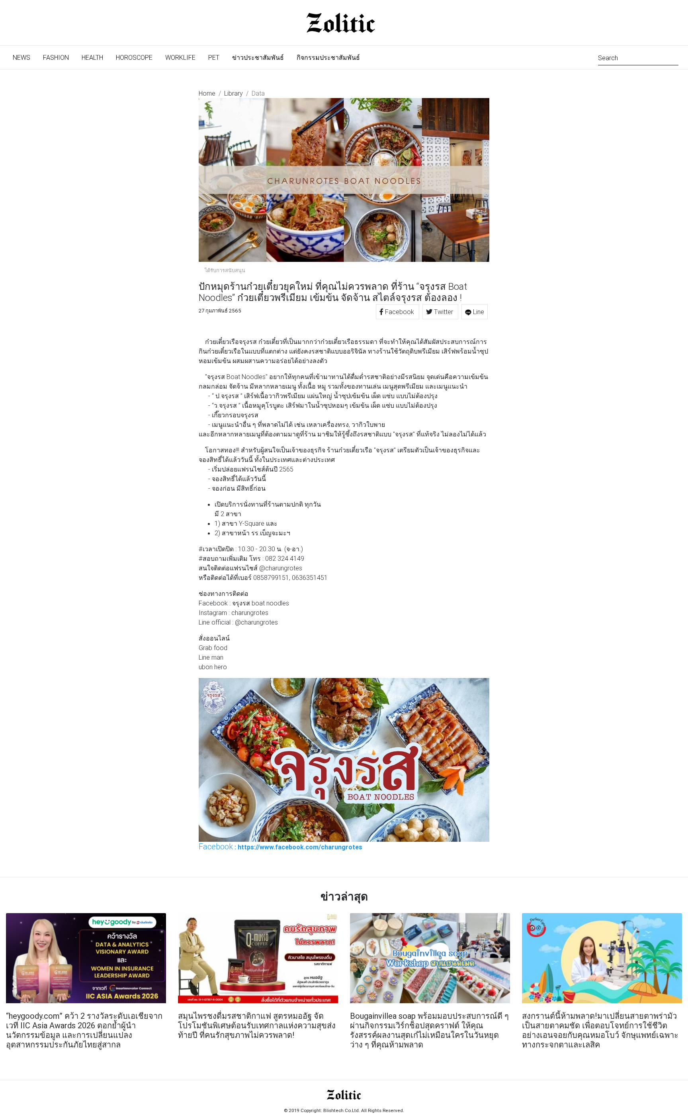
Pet (213, 57)
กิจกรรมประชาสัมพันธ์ (328, 57)
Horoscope (134, 57)
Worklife (180, 57)
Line (477, 312)
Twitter (443, 312)
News (25, 57)
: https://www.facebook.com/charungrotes (280, 846)
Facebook (399, 312)
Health (92, 57)
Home (207, 93)
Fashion (56, 57)
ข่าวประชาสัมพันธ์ (258, 57)
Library (233, 93)
